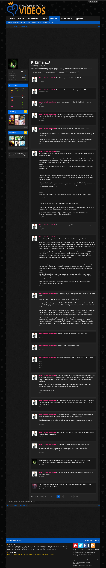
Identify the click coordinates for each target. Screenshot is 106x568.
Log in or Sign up (93, 1)
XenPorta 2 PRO (12, 501)
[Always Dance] (17, 143)
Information (72, 72)
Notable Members (13, 22)
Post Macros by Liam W (87, 551)
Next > (76, 496)
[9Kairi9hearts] (22, 138)
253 (72, 496)
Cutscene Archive (15, 554)
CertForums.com (77, 567)
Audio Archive (24, 554)
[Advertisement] (53, 43)
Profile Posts (37, 72)
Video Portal (33, 18)
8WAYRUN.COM (31, 501)
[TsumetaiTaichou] (22, 143)
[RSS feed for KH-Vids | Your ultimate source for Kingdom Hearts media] (92, 545)
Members (54, 18)
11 (65, 496)
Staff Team (45, 554)
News (8, 554)
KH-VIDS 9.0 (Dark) (14, 540)
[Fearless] (17, 117)
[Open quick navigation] (99, 26)
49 (25, 132)
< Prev (41, 496)
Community (66, 18)
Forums (21, 18)
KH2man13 (42, 460)
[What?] (22, 122)
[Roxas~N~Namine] (11, 143)
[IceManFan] (17, 122)
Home (12, 18)
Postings (61, 72)
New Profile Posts (48, 22)
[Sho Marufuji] (11, 138)
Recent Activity (50, 72)
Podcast (39, 554)
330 (25, 75)
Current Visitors (25, 22)
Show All (24, 127)
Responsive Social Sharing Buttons (82, 565)
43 (25, 111)
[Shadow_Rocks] (11, 122)
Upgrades (79, 18)
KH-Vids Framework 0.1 (84, 552)
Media (44, 18)
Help (97, 540)
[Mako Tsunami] (22, 117)
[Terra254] (17, 138)
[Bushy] (11, 117)
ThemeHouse (76, 555)
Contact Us (88, 540)
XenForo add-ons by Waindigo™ (81, 559)
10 (62, 496)
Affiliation (51, 554)
